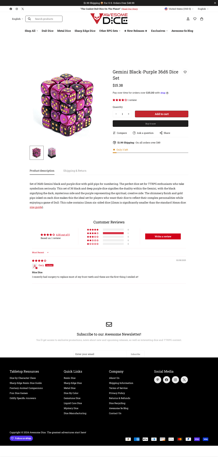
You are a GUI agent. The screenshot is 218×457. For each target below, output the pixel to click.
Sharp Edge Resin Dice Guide (26, 382)
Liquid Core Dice (73, 403)
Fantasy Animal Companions (26, 388)
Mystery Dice (71, 408)
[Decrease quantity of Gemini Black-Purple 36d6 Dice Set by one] (116, 114)
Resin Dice (69, 377)
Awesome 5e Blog (182, 30)
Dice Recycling (117, 403)
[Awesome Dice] (109, 19)
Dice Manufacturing (75, 413)
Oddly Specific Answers (23, 398)
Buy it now (150, 123)
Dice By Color (71, 393)
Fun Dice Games (19, 393)
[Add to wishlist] (185, 72)
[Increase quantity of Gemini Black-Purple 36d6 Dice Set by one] (128, 114)
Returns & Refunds (119, 398)
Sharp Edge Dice (85, 30)
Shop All (30, 30)
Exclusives (158, 30)
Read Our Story (130, 8)
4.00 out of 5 (63, 234)
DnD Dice (47, 30)
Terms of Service (118, 388)
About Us (114, 377)
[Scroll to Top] (212, 440)
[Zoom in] (99, 74)
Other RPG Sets (108, 30)
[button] (120, 99)
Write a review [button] (163, 236)
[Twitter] (23, 9)
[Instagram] (17, 9)
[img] (39, 260)
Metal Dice (64, 30)
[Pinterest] (157, 379)
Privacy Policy (117, 393)
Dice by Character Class (23, 377)
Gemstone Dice (72, 398)
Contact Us (115, 413)
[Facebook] (11, 9)
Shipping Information (121, 382)
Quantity (118, 106)
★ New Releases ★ (135, 30)
